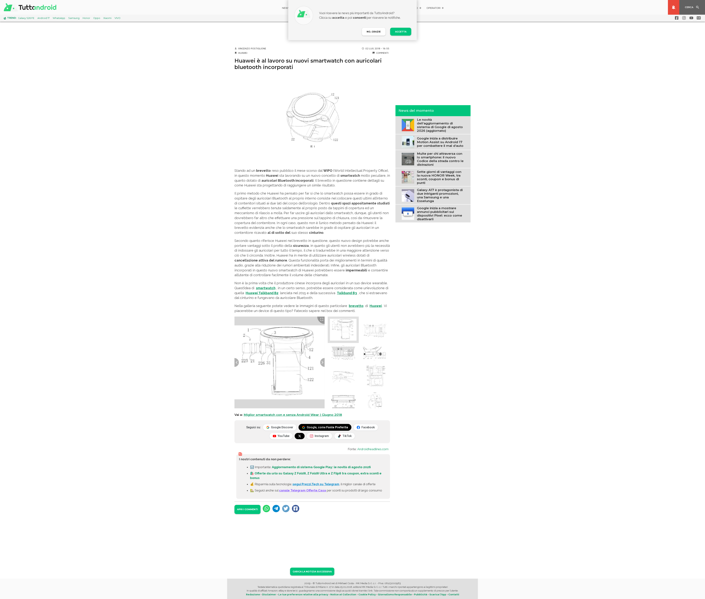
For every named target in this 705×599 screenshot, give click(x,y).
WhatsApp (59, 18)
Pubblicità (420, 594)
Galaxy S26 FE (26, 18)
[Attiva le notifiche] (673, 7)
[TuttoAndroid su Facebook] (676, 18)
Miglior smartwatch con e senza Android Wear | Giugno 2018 (293, 415)
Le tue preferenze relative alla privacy (303, 594)
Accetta (400, 31)
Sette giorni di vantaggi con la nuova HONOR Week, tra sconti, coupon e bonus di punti (439, 177)
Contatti (453, 594)
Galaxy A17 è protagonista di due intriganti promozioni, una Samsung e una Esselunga (440, 195)
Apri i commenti (247, 509)
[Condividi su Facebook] (295, 508)
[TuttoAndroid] (30, 7)
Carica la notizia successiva (312, 571)
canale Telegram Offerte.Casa (302, 490)
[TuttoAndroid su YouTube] (690, 18)
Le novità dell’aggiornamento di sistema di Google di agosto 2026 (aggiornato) (440, 125)
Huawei (242, 52)
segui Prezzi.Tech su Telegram (315, 484)
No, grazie (374, 31)
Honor (86, 18)
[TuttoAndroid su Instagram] (683, 18)
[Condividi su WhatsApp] (266, 508)
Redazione (253, 594)
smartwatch (265, 288)
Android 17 (43, 18)
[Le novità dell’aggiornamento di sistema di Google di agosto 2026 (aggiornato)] (408, 125)
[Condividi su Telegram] (276, 508)
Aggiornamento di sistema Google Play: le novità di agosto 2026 (321, 467)
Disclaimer (269, 594)
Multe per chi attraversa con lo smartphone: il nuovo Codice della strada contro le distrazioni (440, 159)
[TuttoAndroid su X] (300, 436)
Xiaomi (107, 18)
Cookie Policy (367, 594)
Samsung (73, 18)
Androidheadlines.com (372, 449)
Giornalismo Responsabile (395, 594)
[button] (435, 8)
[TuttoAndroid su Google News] (698, 18)
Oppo (96, 18)
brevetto (356, 306)
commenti (382, 52)
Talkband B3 (347, 293)
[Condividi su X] (286, 508)
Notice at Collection (343, 594)
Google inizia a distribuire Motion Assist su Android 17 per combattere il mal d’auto (440, 142)
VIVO (117, 18)
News (286, 8)
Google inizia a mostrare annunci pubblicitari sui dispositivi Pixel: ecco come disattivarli (439, 213)
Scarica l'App (437, 594)
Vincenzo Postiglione (252, 48)
